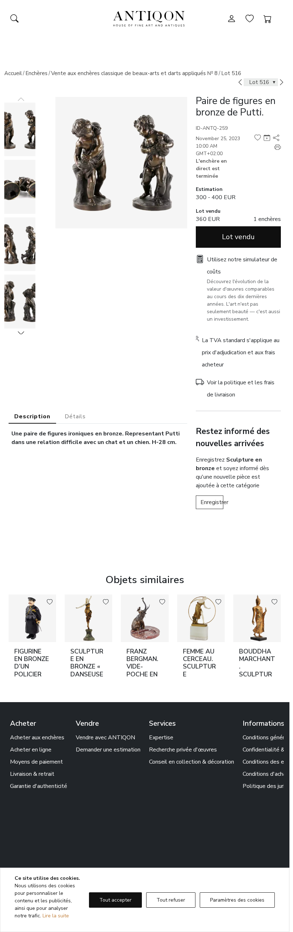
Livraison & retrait (32, 774)
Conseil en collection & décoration (191, 762)
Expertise (161, 737)
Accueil (13, 73)
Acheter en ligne (30, 750)
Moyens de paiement (36, 762)
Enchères (36, 73)
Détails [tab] (75, 416)
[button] (21, 332)
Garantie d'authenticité (38, 786)
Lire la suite (56, 915)
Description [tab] (32, 416)
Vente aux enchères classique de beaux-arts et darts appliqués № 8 (134, 73)
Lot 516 (231, 73)
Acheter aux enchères (37, 737)
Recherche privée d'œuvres (183, 750)
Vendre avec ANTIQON (105, 737)
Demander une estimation (108, 750)
